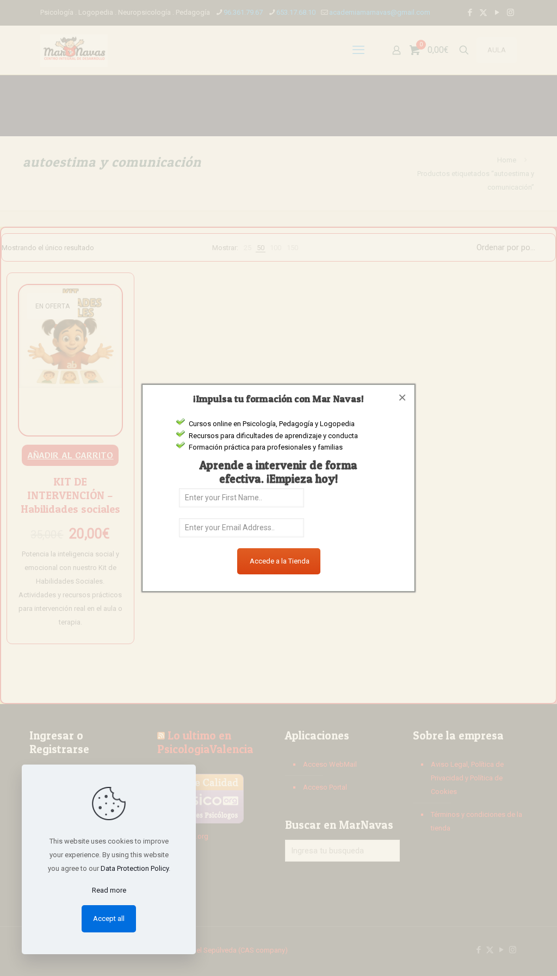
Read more (109, 890)
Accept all (109, 918)
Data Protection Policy (135, 868)
